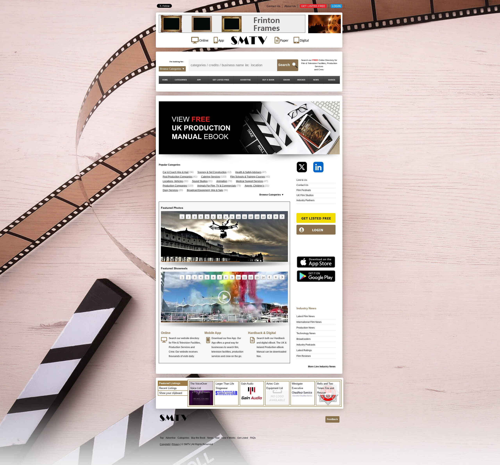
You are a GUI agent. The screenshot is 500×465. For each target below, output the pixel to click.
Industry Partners (305, 200)
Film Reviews (303, 356)
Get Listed (242, 437)
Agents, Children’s (254, 185)
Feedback (332, 419)
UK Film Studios (304, 195)
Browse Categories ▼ (172, 68)
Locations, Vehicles (173, 181)
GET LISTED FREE (221, 80)
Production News (305, 327)
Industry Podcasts (305, 344)
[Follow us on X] (304, 168)
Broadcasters (303, 339)
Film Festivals (303, 190)
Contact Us (273, 6)
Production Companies (175, 185)
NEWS (316, 80)
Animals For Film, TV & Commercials (216, 185)
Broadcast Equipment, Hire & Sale (205, 190)
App (217, 437)
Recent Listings (168, 388)
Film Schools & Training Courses (247, 176)
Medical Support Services (249, 181)
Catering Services (210, 176)
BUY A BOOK (268, 80)
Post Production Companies (177, 176)
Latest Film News (305, 316)
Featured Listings (169, 383)
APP (199, 80)
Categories (183, 437)
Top (162, 437)
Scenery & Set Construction (212, 172)
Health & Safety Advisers (248, 172)
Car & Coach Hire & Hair (176, 172)
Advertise (171, 437)
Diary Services (170, 190)
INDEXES (301, 80)
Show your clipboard (170, 393)
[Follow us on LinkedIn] (318, 168)
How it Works (228, 437)
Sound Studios (200, 181)
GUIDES (331, 80)
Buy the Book (198, 437)
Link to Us (301, 180)
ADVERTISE (245, 80)
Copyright (165, 444)
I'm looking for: (177, 62)
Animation (221, 181)
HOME (165, 80)
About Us (290, 6)
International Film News (308, 322)
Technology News (305, 333)
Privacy (176, 444)
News (210, 437)
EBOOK (286, 80)
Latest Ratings (304, 350)
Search (284, 65)
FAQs (253, 437)
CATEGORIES (181, 80)
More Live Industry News (322, 366)
